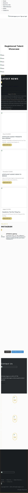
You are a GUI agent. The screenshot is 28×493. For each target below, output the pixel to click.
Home (4, 1)
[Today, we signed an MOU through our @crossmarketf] (14, 266)
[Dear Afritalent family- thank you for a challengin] (14, 310)
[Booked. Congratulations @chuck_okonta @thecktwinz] (14, 277)
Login (25, 16)
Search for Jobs (7, 4)
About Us (5, 3)
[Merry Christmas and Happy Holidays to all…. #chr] (14, 256)
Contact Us (6, 10)
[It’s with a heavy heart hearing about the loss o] (14, 292)
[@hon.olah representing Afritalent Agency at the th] (14, 341)
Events (4, 8)
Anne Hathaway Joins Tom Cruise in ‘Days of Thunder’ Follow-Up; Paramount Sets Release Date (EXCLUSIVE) (13, 92)
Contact (3, 383)
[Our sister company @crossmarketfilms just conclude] (14, 325)
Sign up (22, 16)
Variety (15, 86)
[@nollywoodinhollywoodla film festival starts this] (14, 247)
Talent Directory (7, 6)
